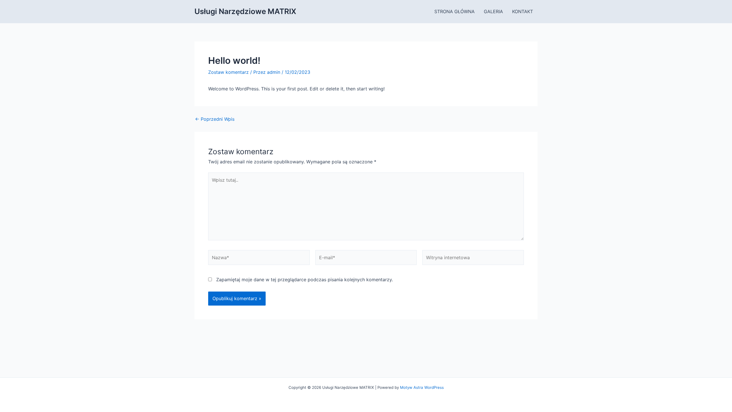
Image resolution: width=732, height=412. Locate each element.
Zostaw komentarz (228, 72)
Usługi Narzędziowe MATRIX (245, 11)
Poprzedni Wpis (214, 119)
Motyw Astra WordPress (422, 387)
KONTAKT (522, 11)
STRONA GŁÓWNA (454, 11)
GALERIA (493, 11)
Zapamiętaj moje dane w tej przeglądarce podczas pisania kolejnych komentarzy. (304, 279)
